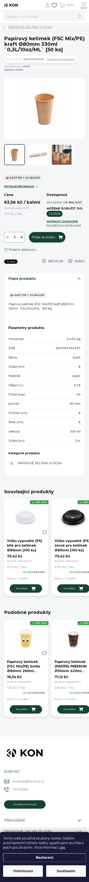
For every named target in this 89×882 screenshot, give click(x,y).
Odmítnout (23, 871)
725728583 (20, 789)
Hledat (79, 16)
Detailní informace (19, 186)
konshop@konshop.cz (28, 781)
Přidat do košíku (43, 237)
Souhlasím (66, 871)
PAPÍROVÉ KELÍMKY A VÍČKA (40, 463)
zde (62, 847)
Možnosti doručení (64, 223)
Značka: (13, 70)
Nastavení (44, 857)
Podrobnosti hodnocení (61, 59)
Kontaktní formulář (25, 804)
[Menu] (84, 5)
